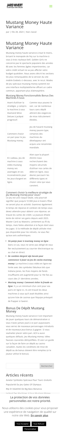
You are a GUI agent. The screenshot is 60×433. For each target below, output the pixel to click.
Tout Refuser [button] (38, 423)
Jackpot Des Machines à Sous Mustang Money (28, 393)
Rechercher (46, 366)
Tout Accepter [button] (22, 423)
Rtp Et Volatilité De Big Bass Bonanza (24, 388)
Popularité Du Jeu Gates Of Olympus (23, 384)
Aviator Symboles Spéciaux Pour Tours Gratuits (29, 380)
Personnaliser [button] (30, 429)
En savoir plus (39, 415)
